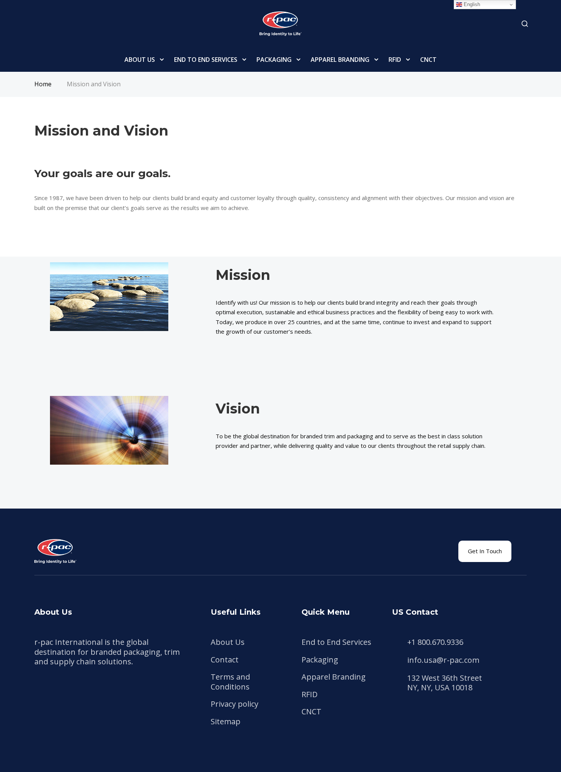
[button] (484, 551)
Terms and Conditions (230, 682)
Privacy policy (234, 704)
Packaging (274, 59)
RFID (395, 59)
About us (139, 59)
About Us (228, 642)
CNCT (428, 59)
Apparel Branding (340, 59)
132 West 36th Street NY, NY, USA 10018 (444, 683)
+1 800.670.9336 (435, 642)
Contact (225, 659)
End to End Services (205, 59)
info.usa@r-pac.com (443, 660)
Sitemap (225, 721)
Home (43, 84)
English (471, 4)
